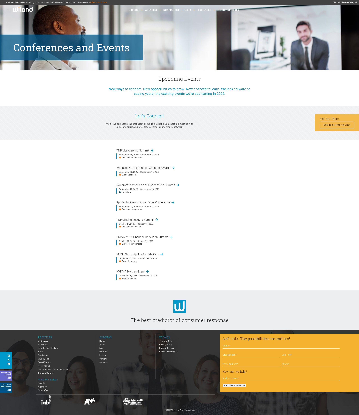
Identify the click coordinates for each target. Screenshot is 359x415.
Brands (134, 10)
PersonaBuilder (228, 10)
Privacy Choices (166, 348)
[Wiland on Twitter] (6, 360)
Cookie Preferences (168, 352)
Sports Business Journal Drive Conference (145, 202)
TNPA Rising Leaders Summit (137, 219)
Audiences (204, 10)
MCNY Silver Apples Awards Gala (140, 254)
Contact (103, 362)
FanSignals (43, 355)
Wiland (23, 10)
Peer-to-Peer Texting (48, 348)
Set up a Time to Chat (337, 124)
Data (188, 10)
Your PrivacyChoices (6, 374)
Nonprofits (171, 10)
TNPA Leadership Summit (135, 150)
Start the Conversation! (234, 385)
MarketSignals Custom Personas (53, 369)
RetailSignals (44, 366)
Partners (103, 352)
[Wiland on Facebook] (6, 364)
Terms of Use (165, 341)
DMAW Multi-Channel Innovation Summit (144, 237)
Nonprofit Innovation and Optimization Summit (148, 185)
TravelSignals (44, 362)
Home (102, 341)
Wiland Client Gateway (345, 2)
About (102, 344)
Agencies (151, 10)
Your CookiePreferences (6, 386)
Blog (101, 348)
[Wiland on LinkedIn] (6, 356)
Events (102, 355)
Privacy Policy (165, 344)
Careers (103, 359)
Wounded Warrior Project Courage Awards (145, 167)
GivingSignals (44, 359)
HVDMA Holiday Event (132, 271)
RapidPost (43, 344)
